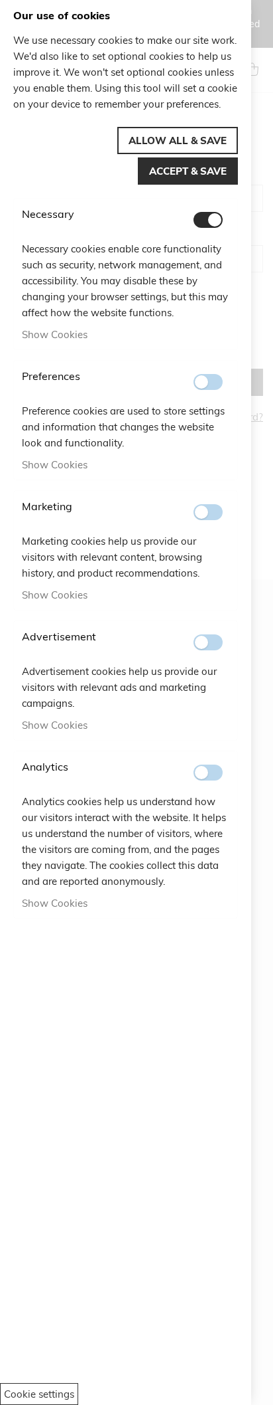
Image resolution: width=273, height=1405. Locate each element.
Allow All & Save (178, 140)
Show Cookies (54, 334)
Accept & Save (188, 171)
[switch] (208, 220)
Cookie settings (39, 1394)
